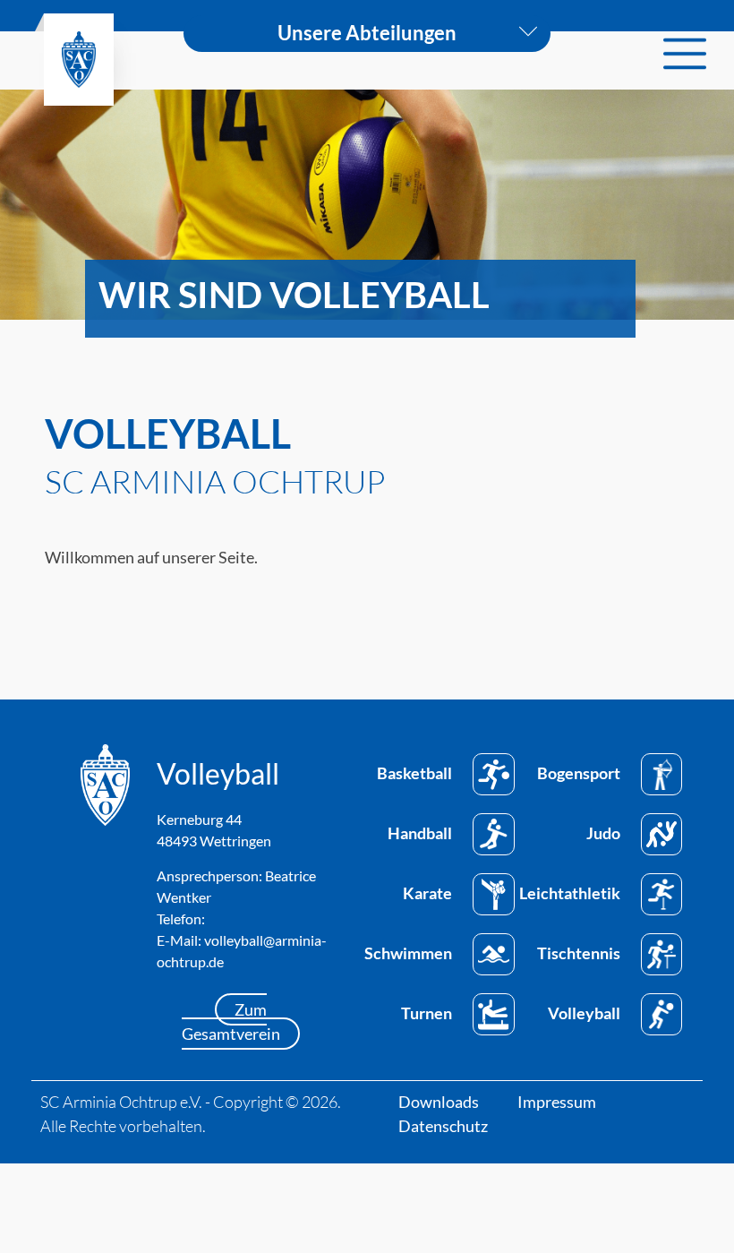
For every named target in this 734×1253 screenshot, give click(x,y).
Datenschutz (443, 1126)
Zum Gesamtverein (231, 1021)
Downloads (438, 1101)
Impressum (556, 1101)
